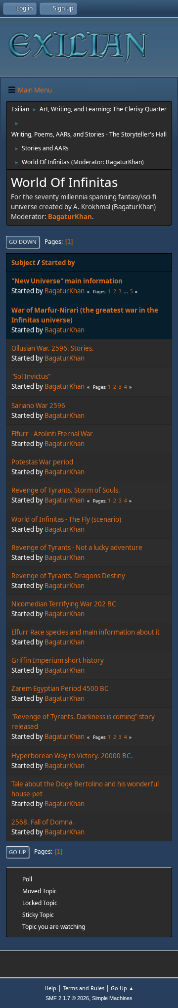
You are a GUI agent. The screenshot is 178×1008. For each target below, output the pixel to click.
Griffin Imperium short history (57, 660)
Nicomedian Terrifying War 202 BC (63, 603)
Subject (23, 262)
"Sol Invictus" (30, 376)
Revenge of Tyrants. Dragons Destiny (68, 575)
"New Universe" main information (67, 280)
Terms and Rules (83, 988)
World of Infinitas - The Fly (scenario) (66, 519)
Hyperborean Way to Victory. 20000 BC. (72, 755)
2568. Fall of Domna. (42, 822)
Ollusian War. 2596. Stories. (52, 348)
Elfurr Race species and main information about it (85, 632)
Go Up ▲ (122, 988)
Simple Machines (112, 998)
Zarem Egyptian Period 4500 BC (59, 688)
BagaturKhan (124, 162)
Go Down (23, 241)
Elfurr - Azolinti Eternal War (52, 433)
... (127, 291)
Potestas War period (42, 462)
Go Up (17, 852)
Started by (58, 262)
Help (50, 988)
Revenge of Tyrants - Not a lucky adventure (76, 547)
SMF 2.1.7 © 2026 (67, 998)
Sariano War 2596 (38, 405)
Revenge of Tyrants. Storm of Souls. (65, 490)
